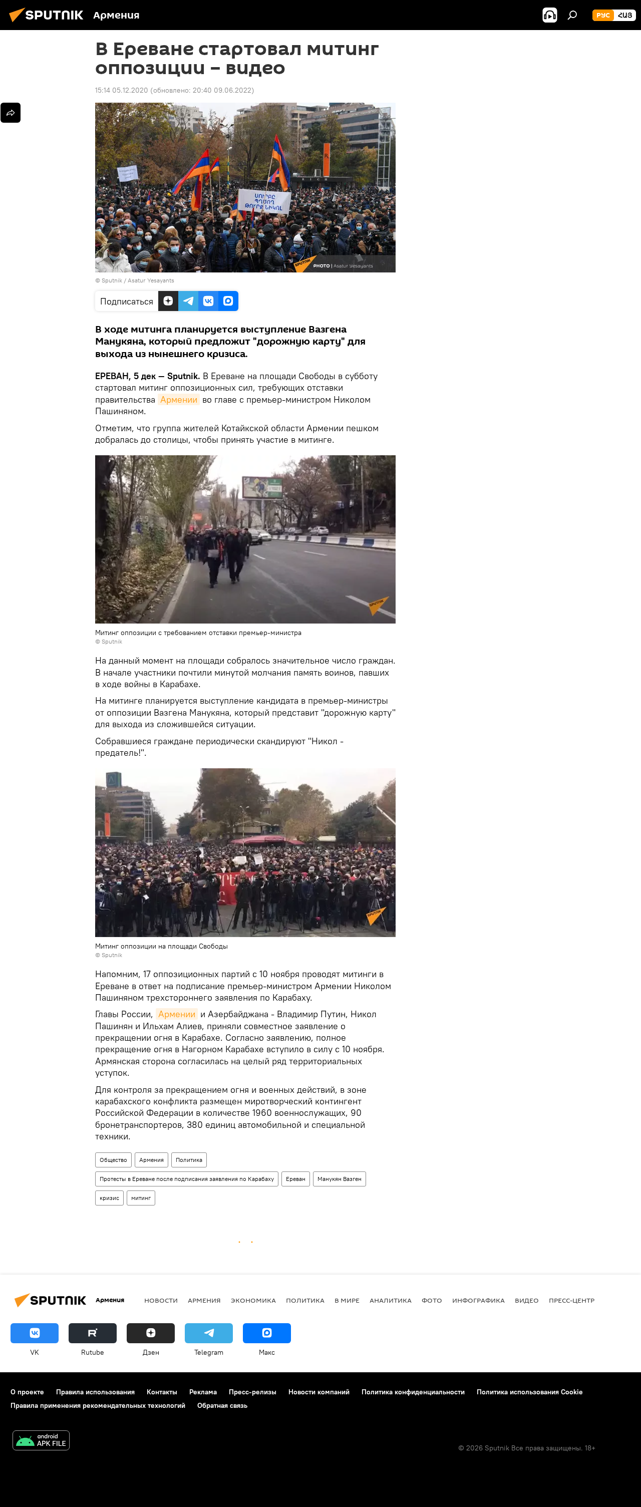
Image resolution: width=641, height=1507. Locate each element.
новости (161, 1300)
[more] (11, 113)
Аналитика (391, 1300)
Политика (189, 1159)
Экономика (253, 1300)
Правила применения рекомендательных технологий (98, 1405)
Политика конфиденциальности (413, 1391)
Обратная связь (222, 1405)
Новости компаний (319, 1391)
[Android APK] (41, 1441)
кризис (109, 1197)
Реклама (203, 1391)
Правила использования (95, 1391)
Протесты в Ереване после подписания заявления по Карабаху (187, 1178)
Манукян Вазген (339, 1178)
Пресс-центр (571, 1300)
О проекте (27, 1391)
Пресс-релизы (252, 1391)
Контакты (162, 1391)
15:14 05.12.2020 (121, 90)
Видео (527, 1300)
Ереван (295, 1178)
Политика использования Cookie (530, 1391)
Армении (178, 399)
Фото (432, 1300)
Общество (113, 1159)
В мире (347, 1300)
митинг (141, 1197)
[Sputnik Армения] (49, 23)
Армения (151, 1159)
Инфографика (478, 1300)
